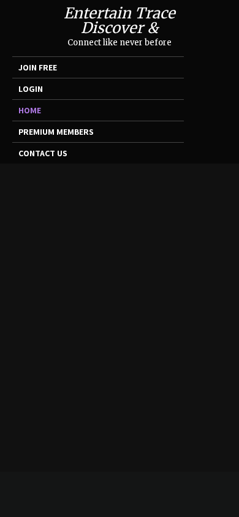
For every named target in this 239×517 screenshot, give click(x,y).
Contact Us (42, 153)
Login (30, 88)
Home (29, 110)
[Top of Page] (220, 491)
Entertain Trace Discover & (119, 20)
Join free (37, 67)
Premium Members (56, 131)
